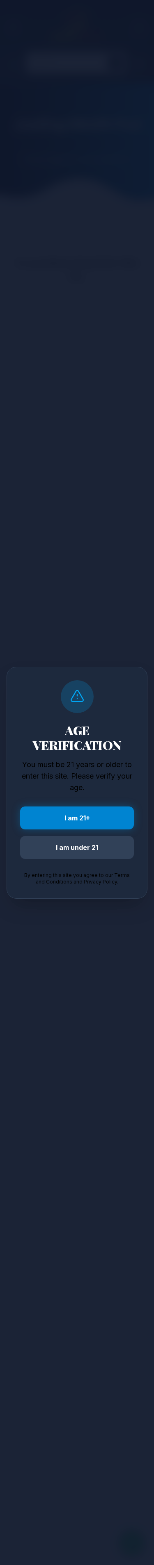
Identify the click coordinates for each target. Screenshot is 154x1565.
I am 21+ (77, 818)
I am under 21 (77, 847)
